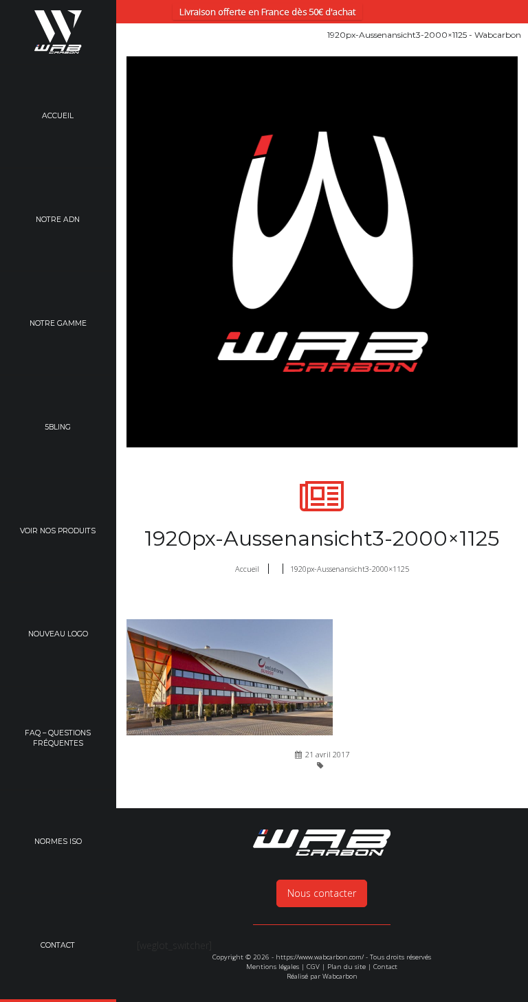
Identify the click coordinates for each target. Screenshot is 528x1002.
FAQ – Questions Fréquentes (58, 738)
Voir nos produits (58, 530)
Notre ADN (58, 219)
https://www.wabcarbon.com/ (320, 957)
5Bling (58, 427)
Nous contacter (321, 893)
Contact (58, 945)
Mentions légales (272, 966)
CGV (313, 966)
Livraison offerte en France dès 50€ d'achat (267, 11)
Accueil (58, 115)
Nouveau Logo (58, 634)
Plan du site (346, 966)
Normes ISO (58, 841)
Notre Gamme (58, 323)
